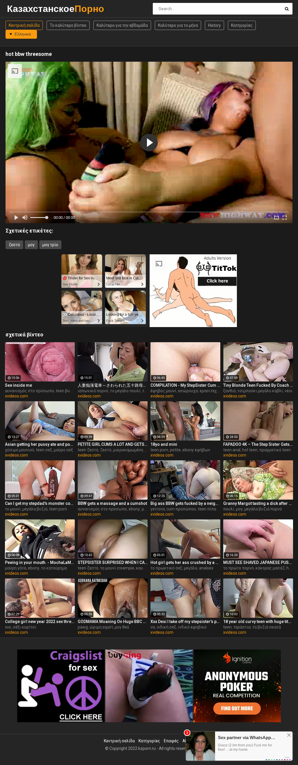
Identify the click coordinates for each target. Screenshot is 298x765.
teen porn (159, 450)
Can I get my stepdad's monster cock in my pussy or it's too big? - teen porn (40, 503)
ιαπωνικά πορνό (93, 390)
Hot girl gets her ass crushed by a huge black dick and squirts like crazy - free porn (185, 562)
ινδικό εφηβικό (192, 627)
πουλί (228, 509)
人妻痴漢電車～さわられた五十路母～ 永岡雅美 (113, 385)
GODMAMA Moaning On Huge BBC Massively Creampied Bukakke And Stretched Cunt (113, 621)
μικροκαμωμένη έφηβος (136, 450)
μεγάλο (190, 568)
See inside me (18, 385)
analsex (206, 568)
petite (175, 450)
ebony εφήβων (196, 450)
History (214, 25)
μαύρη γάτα (15, 568)
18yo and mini (163, 444)
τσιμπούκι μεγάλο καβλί (260, 390)
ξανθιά (229, 390)
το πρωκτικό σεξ (166, 568)
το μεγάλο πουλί (125, 390)
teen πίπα (207, 509)
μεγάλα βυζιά (34, 509)
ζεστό (14, 244)
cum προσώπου (181, 509)
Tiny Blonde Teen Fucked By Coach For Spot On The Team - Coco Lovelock (258, 385)
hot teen (250, 450)
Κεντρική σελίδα (24, 25)
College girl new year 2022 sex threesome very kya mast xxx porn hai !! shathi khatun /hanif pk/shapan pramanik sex (40, 621)
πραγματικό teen (275, 450)
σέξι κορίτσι (24, 627)
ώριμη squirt (101, 627)
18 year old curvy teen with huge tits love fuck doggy (258, 621)
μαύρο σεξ (63, 450)
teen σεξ (44, 450)
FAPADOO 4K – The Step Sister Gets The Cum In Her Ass (258, 444)
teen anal (231, 450)
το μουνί (13, 509)
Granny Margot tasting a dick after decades (258, 503)
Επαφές (171, 741)
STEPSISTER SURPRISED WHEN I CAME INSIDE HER (113, 562)
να (152, 627)
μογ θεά (122, 627)
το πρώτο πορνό (238, 568)
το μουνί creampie (117, 568)
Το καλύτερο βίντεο (68, 25)
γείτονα (157, 509)
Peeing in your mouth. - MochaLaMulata (40, 562)
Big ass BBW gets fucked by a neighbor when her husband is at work (185, 503)
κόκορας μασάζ (270, 568)
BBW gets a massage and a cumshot (112, 503)
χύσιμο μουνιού (19, 450)
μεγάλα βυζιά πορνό (263, 509)
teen (227, 627)
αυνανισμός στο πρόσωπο (29, 390)
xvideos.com (16, 396)
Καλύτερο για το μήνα (178, 25)
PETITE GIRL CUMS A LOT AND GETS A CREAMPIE (113, 444)
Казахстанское (22, 8)
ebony (134, 509)
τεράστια (242, 627)
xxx (8, 627)
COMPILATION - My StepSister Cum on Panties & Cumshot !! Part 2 (185, 385)
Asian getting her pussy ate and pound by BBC (40, 444)
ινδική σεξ (166, 627)
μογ (31, 244)
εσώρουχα (188, 390)
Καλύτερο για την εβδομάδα (122, 25)
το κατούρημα (54, 568)
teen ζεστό (88, 450)
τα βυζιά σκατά (266, 627)
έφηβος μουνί (163, 390)
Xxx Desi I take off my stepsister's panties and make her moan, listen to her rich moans (185, 621)
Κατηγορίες (242, 25)
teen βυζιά (66, 390)
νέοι (288, 390)
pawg (83, 627)
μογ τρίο (50, 244)
